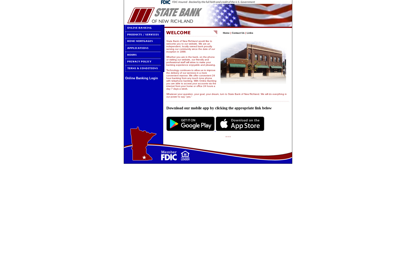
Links (250, 33)
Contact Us (238, 33)
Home (226, 33)
